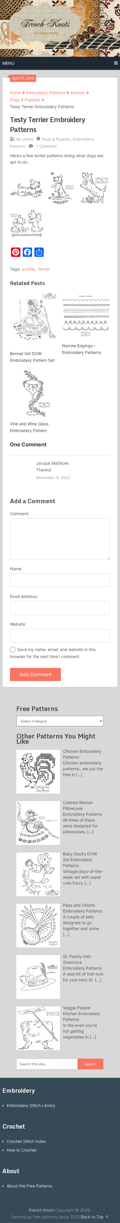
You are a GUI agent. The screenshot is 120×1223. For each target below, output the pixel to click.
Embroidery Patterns (45, 92)
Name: (16, 568)
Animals (77, 92)
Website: (18, 624)
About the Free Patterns (29, 1185)
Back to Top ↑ (95, 1216)
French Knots (41, 1210)
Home (15, 92)
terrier (44, 268)
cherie (27, 139)
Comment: (19, 513)
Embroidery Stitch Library (31, 1105)
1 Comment (46, 146)
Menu (8, 63)
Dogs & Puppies (25, 99)
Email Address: (24, 596)
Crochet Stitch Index (26, 1141)
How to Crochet (21, 1149)
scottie (28, 268)
